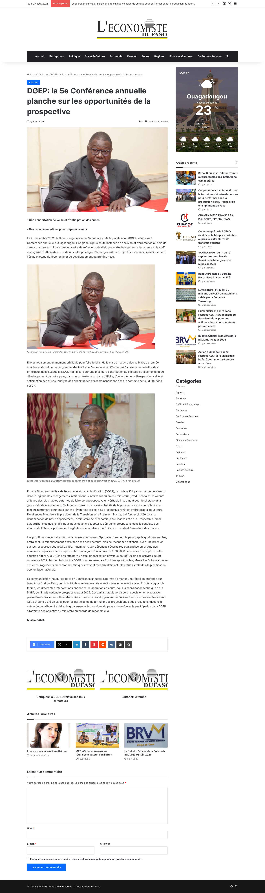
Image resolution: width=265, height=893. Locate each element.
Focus (145, 56)
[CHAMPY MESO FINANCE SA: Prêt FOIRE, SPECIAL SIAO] (186, 220)
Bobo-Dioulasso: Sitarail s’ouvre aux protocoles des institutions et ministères (218, 176)
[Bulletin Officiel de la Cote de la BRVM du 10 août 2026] (186, 341)
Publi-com (181, 458)
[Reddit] (102, 644)
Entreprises (56, 56)
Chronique (181, 410)
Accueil (39, 56)
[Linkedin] (76, 644)
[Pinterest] (94, 644)
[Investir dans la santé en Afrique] (48, 735)
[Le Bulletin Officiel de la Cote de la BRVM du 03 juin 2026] (146, 735)
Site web (105, 843)
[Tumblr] (85, 644)
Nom (30, 828)
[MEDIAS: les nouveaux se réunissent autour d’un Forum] (97, 735)
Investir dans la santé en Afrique (47, 751)
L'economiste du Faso (88, 886)
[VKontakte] (111, 644)
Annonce (181, 398)
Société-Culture (95, 56)
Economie (116, 56)
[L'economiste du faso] (132, 27)
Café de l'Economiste (188, 404)
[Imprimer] (128, 644)
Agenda (180, 392)
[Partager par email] (120, 644)
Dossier (132, 56)
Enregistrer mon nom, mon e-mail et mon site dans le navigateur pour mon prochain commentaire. (86, 859)
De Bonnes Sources (210, 56)
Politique (74, 56)
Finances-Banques (181, 56)
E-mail (31, 843)
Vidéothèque (183, 481)
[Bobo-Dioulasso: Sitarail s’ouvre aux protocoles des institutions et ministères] (186, 178)
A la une (44, 74)
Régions (159, 56)
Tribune (180, 475)
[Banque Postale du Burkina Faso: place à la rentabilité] (186, 278)
